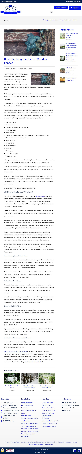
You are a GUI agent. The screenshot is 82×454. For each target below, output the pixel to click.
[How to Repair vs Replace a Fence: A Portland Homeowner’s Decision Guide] (62, 58)
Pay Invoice (77, 1)
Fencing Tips (22, 68)
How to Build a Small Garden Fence (46, 386)
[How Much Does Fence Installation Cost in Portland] (62, 46)
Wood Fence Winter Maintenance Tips (29, 386)
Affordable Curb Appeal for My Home (71, 70)
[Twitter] (79, 450)
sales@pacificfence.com (8, 1)
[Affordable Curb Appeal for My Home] (62, 70)
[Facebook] (74, 450)
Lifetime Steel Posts (48, 410)
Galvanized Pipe (47, 415)
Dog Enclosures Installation (30, 431)
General (30, 68)
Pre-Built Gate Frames (49, 426)
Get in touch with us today (33, 362)
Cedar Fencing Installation (29, 423)
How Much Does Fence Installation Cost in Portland (71, 45)
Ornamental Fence (48, 413)
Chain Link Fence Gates (49, 423)
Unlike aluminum (41, 196)
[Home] (43, 20)
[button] (51, 12)
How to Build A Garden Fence (12, 386)
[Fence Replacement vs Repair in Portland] (62, 36)
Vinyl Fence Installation (28, 426)
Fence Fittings (46, 405)
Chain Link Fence (47, 402)
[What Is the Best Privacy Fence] (62, 79)
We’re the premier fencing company (15, 351)
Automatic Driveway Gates (50, 421)
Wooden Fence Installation (30, 428)
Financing (69, 1)
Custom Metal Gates (48, 408)
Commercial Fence (27, 402)
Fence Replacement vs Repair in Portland (72, 35)
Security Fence (26, 415)
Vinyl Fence (45, 418)
